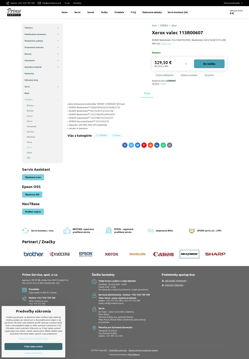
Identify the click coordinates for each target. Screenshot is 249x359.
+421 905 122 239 (114, 336)
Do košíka (209, 64)
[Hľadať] (217, 12)
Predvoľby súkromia (118, 350)
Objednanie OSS (32, 194)
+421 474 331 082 (37, 303)
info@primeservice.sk (114, 303)
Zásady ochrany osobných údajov (143, 350)
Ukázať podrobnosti (33, 353)
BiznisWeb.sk (134, 354)
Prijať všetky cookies (33, 346)
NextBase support (33, 211)
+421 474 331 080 (131, 300)
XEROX (163, 84)
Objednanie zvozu (33, 177)
